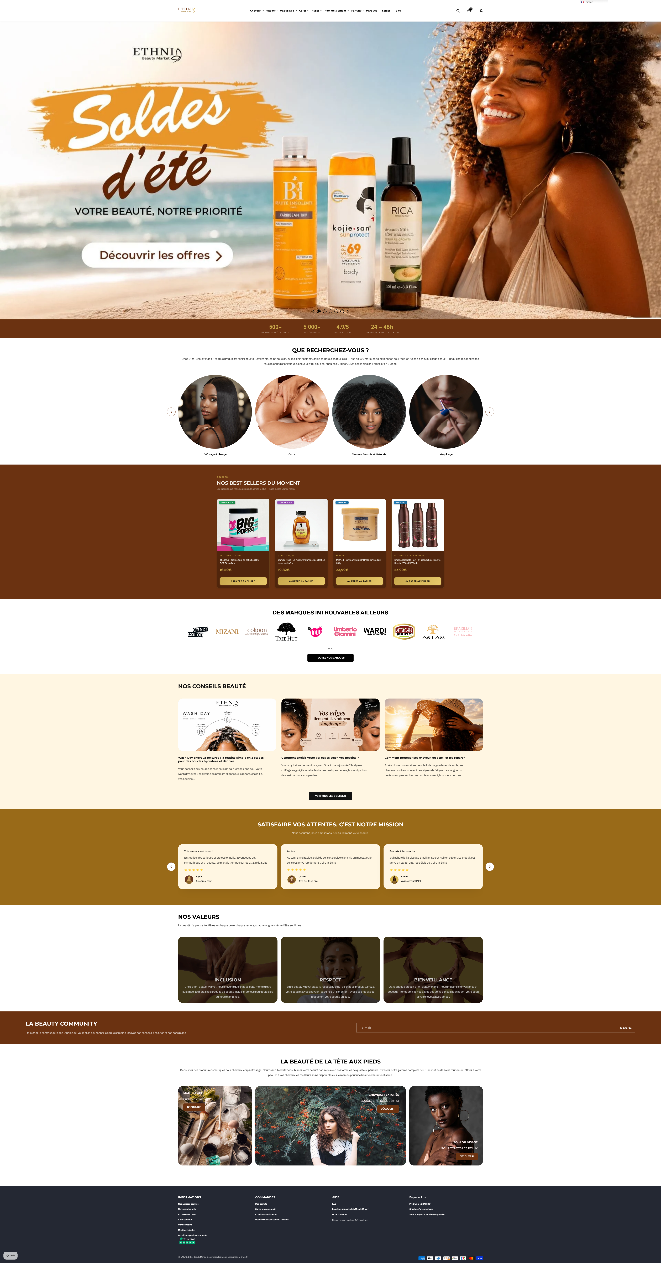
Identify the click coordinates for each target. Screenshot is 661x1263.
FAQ (334, 1204)
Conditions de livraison (266, 1214)
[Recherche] (459, 11)
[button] (255, 11)
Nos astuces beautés (188, 1204)
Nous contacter (339, 1214)
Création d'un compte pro (421, 1209)
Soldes (386, 10)
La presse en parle (187, 1214)
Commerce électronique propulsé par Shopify (227, 1257)
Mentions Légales (186, 1230)
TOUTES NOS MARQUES (330, 657)
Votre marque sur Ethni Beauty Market (427, 1214)
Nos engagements (187, 1209)
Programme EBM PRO (420, 1204)
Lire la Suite (232, 862)
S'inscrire (626, 1027)
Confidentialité (185, 1225)
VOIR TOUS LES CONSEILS (330, 796)
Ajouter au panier (243, 581)
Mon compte (261, 1204)
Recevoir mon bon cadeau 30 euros (272, 1220)
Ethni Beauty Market (197, 1257)
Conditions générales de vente (192, 1235)
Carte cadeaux (185, 1220)
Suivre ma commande (265, 1209)
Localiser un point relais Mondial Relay (350, 1209)
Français (588, 2)
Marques (371, 10)
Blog (398, 10)
